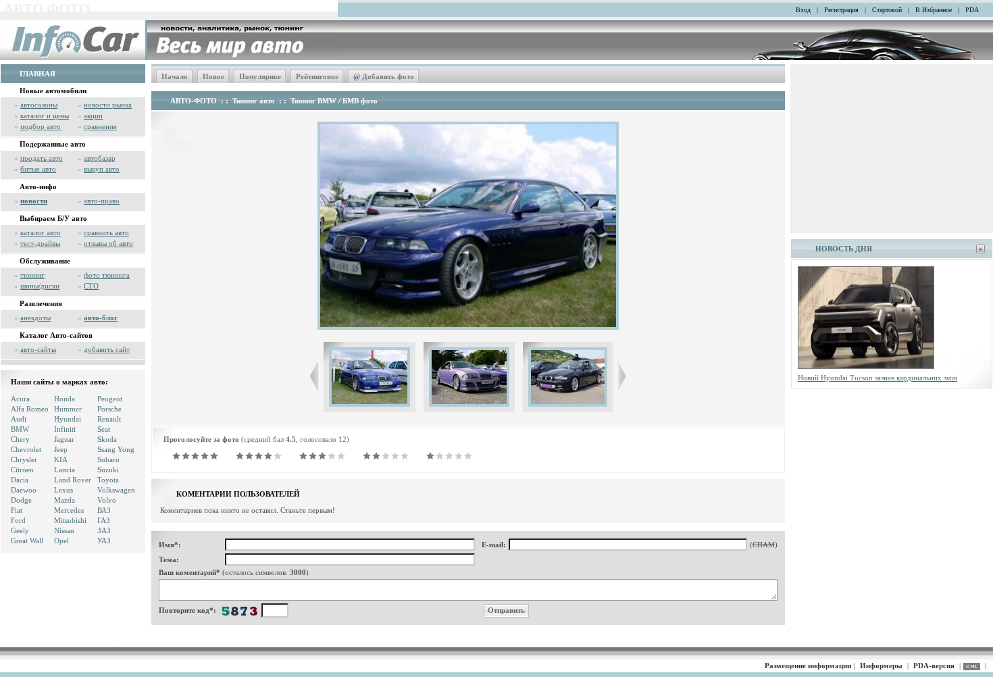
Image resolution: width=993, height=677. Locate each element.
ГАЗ (103, 520)
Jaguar (64, 439)
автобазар (100, 158)
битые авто (38, 169)
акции (93, 115)
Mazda (64, 500)
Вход (803, 10)
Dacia (19, 480)
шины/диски (39, 286)
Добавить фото (383, 76)
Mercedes (69, 510)
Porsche (109, 409)
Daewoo (23, 490)
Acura (20, 399)
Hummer (68, 409)
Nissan (64, 530)
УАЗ (104, 540)
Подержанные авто (53, 144)
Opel (61, 540)
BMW (20, 429)
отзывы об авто (108, 243)
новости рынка (108, 105)
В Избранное (933, 10)
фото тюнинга (107, 275)
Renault (109, 419)
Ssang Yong (115, 449)
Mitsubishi (70, 520)
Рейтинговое (317, 76)
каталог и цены (44, 115)
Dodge (21, 500)
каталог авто (40, 232)
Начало (174, 76)
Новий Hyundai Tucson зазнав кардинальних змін (877, 378)
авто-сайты (38, 349)
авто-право (102, 201)
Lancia (64, 470)
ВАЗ (104, 510)
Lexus (63, 490)
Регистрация (841, 10)
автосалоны (38, 105)
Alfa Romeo (30, 409)
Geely (20, 530)
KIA (61, 459)
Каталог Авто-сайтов (56, 335)
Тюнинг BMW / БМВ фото (334, 101)
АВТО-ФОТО (193, 101)
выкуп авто (102, 169)
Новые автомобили (53, 90)
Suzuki (108, 470)
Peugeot (109, 399)
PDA (972, 10)
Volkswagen (116, 490)
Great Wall (27, 540)
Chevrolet (26, 449)
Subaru (108, 459)
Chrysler (24, 459)
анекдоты (35, 318)
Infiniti (65, 429)
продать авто (41, 158)
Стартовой (887, 10)
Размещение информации (808, 665)
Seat (103, 429)
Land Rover (72, 480)
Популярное (260, 76)
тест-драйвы (40, 243)
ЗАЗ (104, 530)
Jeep (61, 449)
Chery (20, 439)
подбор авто (40, 126)
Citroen (22, 470)
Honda (64, 399)
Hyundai (67, 419)
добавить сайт (107, 349)
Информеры (881, 665)
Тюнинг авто (253, 101)
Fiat (16, 510)
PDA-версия (933, 665)
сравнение (100, 126)
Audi (18, 419)
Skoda (107, 439)
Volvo (106, 500)
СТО (91, 286)
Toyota (108, 480)
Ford (18, 520)
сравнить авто (106, 232)
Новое (213, 76)
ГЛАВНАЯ (37, 74)
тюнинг (32, 275)
